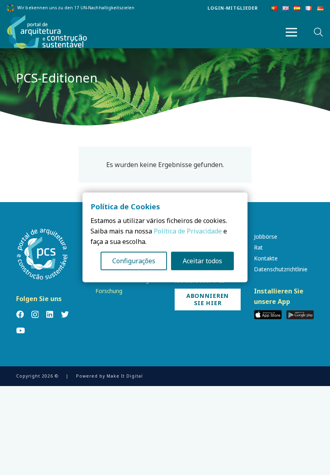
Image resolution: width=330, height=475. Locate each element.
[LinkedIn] (49, 314)
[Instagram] (35, 314)
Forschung (108, 291)
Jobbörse (265, 236)
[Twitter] (65, 314)
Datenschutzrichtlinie (280, 269)
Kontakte (266, 258)
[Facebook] (20, 314)
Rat (258, 247)
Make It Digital (125, 376)
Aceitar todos (202, 261)
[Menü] (291, 32)
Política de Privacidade (188, 231)
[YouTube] (20, 330)
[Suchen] (318, 32)
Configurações (133, 261)
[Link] (47, 32)
